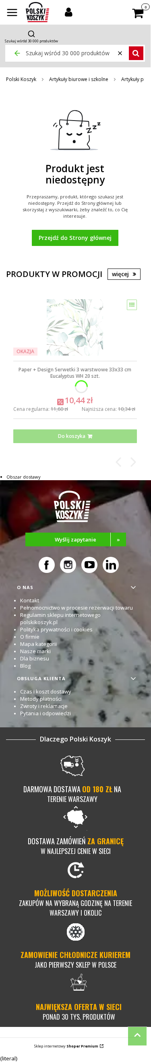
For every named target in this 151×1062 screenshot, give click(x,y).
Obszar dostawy (23, 477)
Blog (25, 665)
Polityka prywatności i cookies (56, 629)
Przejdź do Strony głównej (75, 238)
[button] (12, 13)
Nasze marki (35, 651)
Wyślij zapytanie (87, 539)
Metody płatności (41, 698)
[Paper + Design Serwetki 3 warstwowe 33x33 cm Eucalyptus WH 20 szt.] (75, 327)
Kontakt (29, 600)
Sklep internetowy (66, 1046)
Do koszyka (71, 436)
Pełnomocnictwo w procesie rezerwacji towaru (76, 607)
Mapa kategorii (38, 644)
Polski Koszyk (21, 79)
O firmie (29, 636)
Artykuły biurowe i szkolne (78, 79)
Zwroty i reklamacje (44, 706)
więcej (120, 274)
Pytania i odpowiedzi (45, 713)
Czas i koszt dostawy (45, 691)
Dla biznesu (34, 658)
